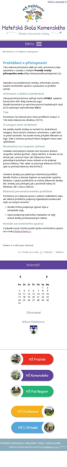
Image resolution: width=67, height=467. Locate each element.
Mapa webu (31, 443)
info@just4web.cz (22, 231)
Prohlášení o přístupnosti (27, 51)
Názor (41, 443)
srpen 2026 (33, 277)
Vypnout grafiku (53, 443)
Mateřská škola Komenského (33, 27)
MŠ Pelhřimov (8, 51)
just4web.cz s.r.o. (51, 447)
